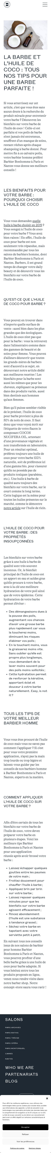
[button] (47, 1098)
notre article (12, 508)
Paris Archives (13, 1027)
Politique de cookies (17, 1148)
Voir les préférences (25, 1142)
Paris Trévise (12, 1038)
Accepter (25, 1127)
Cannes (9, 1054)
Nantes (9, 1059)
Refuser (25, 1134)
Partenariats (21, 1074)
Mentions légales (35, 1148)
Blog (11, 1081)
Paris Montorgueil (15, 1048)
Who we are (19, 1068)
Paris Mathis (11, 1033)
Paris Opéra (11, 1043)
